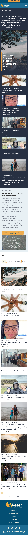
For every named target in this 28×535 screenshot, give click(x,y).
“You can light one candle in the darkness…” (13, 397)
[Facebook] (8, 528)
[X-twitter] (12, 528)
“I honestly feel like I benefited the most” (12, 289)
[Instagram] (16, 528)
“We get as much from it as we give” (11, 315)
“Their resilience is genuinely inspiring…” (12, 371)
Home (3, 10)
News (4, 53)
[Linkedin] (19, 528)
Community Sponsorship (9, 55)
